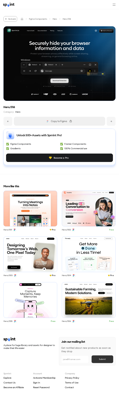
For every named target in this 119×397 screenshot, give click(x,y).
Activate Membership (44, 377)
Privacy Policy (72, 377)
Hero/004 (66, 275)
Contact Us (9, 382)
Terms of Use (71, 382)
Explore (7, 377)
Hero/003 (7, 275)
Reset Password (41, 387)
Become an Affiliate (13, 387)
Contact (69, 387)
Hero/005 (7, 321)
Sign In (36, 382)
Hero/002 (66, 229)
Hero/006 (66, 321)
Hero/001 (7, 229)
